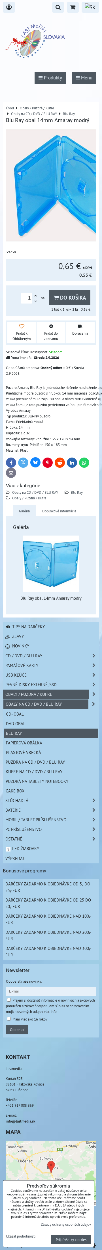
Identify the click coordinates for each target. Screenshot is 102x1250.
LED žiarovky (25, 848)
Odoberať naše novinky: (24, 981)
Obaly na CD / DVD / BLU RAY (35, 492)
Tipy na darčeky (28, 626)
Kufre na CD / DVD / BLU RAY (34, 771)
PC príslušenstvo (23, 829)
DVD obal (16, 723)
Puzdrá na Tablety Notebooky (37, 781)
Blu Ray (77, 492)
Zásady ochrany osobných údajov (66, 1224)
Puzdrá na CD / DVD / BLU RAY (35, 762)
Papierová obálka (24, 743)
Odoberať (17, 1029)
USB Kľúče (16, 675)
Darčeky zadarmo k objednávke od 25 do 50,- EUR (48, 903)
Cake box (15, 791)
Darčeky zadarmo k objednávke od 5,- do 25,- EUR (47, 887)
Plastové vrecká (23, 752)
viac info (50, 1011)
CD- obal (15, 714)
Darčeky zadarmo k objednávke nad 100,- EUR (48, 919)
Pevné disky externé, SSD (31, 684)
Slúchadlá (16, 800)
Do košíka (72, 297)
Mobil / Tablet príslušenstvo (35, 819)
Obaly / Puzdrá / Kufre (29, 498)
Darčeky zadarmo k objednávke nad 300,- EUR (47, 951)
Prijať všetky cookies (71, 1239)
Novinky (20, 646)
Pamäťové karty (21, 665)
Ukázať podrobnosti (20, 1236)
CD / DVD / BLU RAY (23, 655)
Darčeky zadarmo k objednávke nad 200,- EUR (48, 935)
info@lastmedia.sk (20, 1121)
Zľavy (17, 636)
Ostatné (13, 839)
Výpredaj (14, 858)
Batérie (13, 810)
